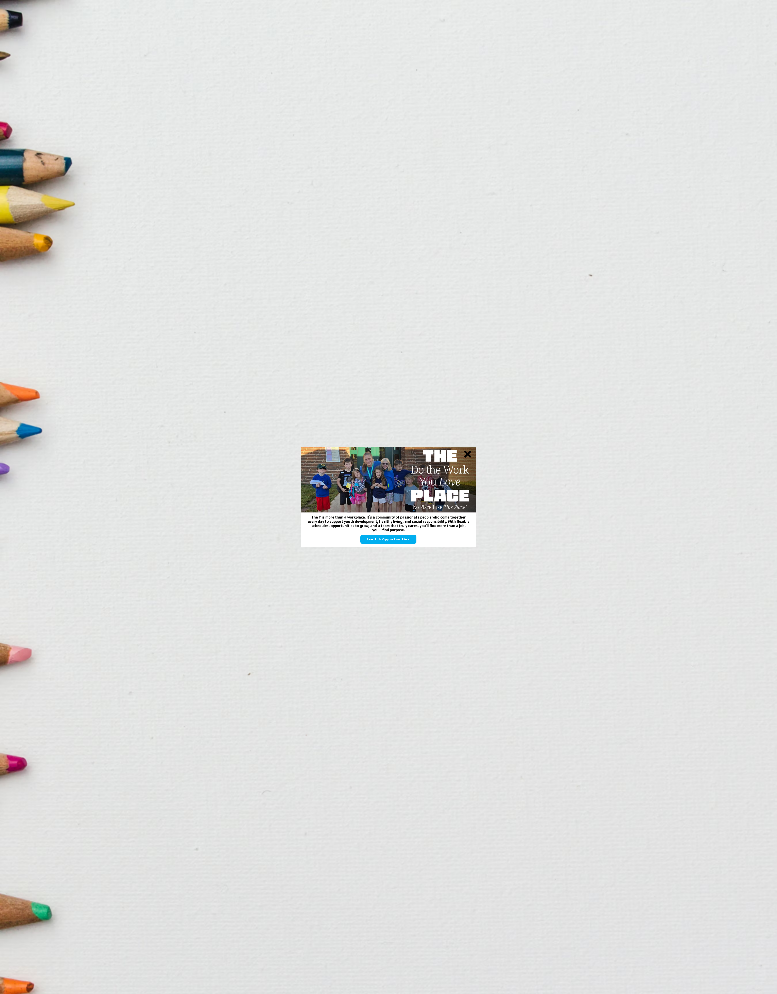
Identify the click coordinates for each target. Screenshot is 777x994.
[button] (467, 454)
